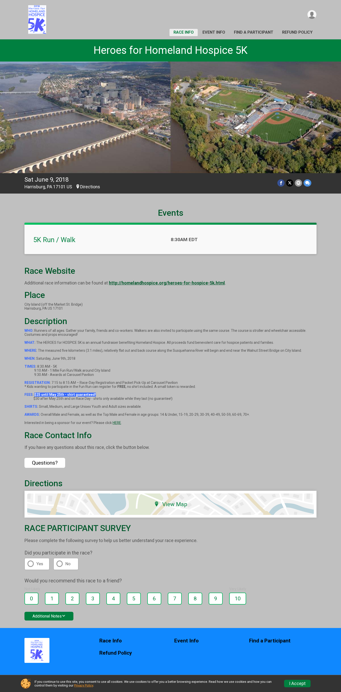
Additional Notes (47, 616)
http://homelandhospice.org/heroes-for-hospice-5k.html (167, 282)
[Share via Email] (298, 183)
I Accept (297, 683)
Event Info (213, 32)
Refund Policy (297, 32)
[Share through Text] (307, 183)
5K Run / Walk (54, 240)
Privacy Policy (83, 685)
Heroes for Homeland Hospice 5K (170, 50)
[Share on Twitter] (289, 183)
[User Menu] (312, 14)
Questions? (45, 463)
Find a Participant (253, 32)
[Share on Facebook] (281, 183)
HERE (117, 423)
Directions (90, 186)
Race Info (183, 32)
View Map (174, 504)
